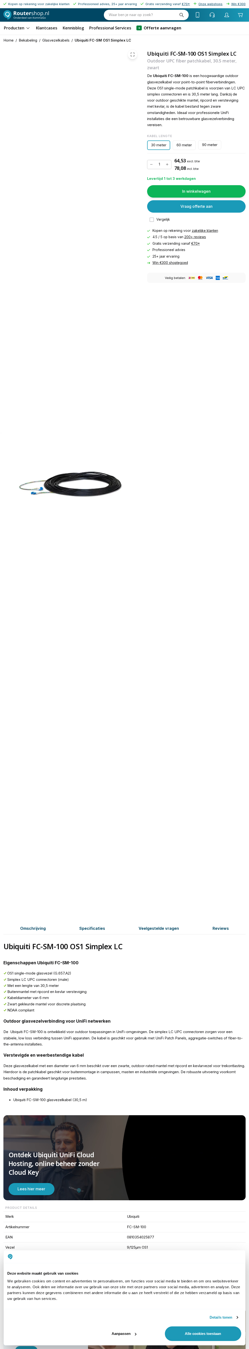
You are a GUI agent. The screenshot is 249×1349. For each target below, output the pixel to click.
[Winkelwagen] (240, 14)
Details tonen (221, 1317)
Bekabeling (28, 40)
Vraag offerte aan (196, 206)
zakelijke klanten (205, 231)
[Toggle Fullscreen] (132, 54)
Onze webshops (210, 4)
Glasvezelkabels (56, 40)
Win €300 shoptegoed (170, 263)
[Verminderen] (151, 164)
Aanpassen (121, 1334)
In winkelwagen (196, 191)
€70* (195, 243)
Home (8, 40)
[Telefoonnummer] (197, 14)
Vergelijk (163, 219)
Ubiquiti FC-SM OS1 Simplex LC (103, 40)
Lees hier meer (31, 1188)
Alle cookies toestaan (203, 1334)
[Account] (226, 14)
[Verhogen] (167, 164)
